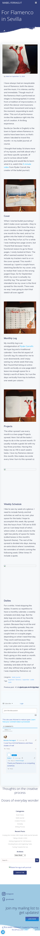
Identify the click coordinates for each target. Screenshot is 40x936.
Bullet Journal (16, 677)
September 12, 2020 (18, 76)
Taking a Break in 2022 (20, 838)
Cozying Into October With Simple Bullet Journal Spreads (20, 835)
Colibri (25, 930)
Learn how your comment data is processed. (19, 721)
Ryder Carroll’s (26, 346)
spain (10, 682)
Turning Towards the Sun (20, 847)
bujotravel (11, 680)
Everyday (20, 824)
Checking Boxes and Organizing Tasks (20, 844)
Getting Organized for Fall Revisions (20, 841)
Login (21, 703)
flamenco (18, 680)
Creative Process (20, 821)
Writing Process (20, 827)
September (25, 680)
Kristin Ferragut (20, 760)
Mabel (8, 76)
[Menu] (36, 2)
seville (32, 680)
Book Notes (20, 815)
